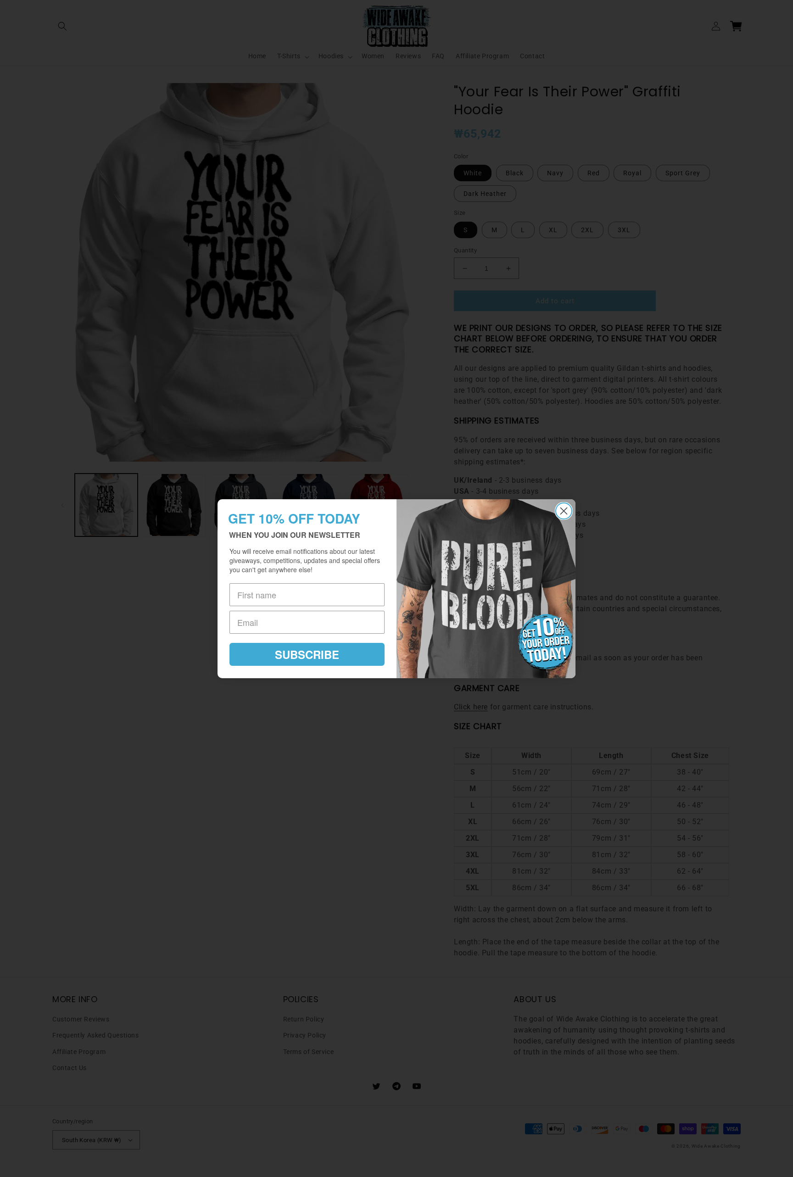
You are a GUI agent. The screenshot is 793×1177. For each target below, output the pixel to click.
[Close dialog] (564, 511)
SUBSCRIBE (307, 654)
